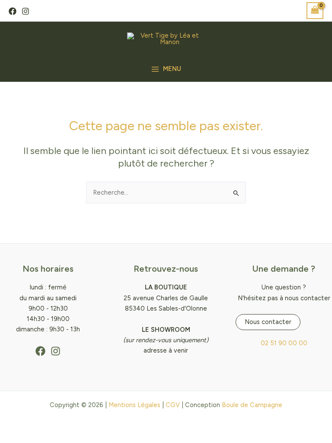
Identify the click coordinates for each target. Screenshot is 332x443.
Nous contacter (268, 322)
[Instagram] (25, 11)
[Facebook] (12, 11)
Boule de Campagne (252, 405)
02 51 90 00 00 (284, 343)
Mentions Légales (134, 405)
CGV (173, 405)
